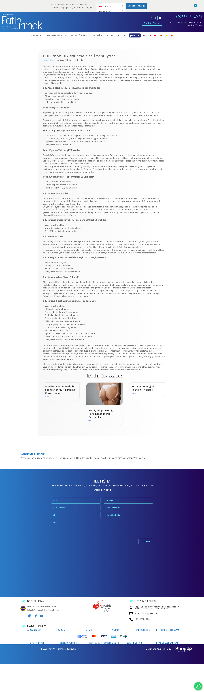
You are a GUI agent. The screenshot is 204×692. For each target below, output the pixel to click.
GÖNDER (146, 541)
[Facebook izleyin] (155, 18)
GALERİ (96, 36)
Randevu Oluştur (152, 23)
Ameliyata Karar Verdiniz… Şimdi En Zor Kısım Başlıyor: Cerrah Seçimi (61, 390)
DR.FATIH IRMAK (55, 36)
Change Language (136, 5)
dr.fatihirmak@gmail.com (146, 613)
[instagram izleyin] (151, 18)
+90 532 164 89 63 (189, 16)
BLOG (110, 36)
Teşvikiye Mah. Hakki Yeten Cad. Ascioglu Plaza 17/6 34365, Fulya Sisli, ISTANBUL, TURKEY (158, 607)
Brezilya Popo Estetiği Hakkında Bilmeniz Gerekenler (100, 414)
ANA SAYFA (36, 36)
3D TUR (135, 35)
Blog (47, 397)
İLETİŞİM (122, 36)
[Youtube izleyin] (159, 18)
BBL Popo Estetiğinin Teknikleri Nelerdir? (143, 388)
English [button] (106, 11)
